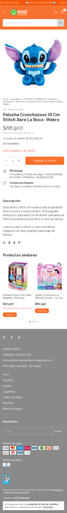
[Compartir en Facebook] (9, 242)
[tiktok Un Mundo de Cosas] (19, 337)
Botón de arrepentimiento (17, 492)
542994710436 (11, 348)
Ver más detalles (11, 143)
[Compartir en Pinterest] (19, 242)
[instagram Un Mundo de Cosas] (4, 337)
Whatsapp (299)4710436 (17, 354)
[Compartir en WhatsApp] (4, 242)
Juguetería (15, 99)
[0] (62, 12)
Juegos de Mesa (12, 397)
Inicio (5, 99)
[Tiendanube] (17, 498)
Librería (7, 386)
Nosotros (8, 380)
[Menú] (4, 12)
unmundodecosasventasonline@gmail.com (28, 360)
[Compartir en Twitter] (14, 242)
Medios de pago (12, 408)
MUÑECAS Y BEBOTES (34, 99)
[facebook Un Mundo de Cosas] (11, 337)
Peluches (8, 403)
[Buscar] (60, 23)
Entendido (48, 507)
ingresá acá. (57, 490)
